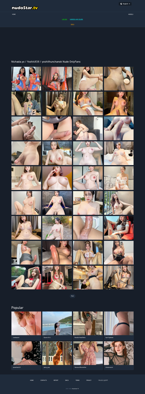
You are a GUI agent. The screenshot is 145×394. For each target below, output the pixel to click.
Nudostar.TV (75, 388)
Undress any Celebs (76, 19)
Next (72, 296)
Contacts (43, 380)
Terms (78, 380)
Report (56, 380)
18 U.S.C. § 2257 (103, 380)
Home (14, 14)
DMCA (72, 24)
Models (130, 14)
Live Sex (64, 19)
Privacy (88, 380)
